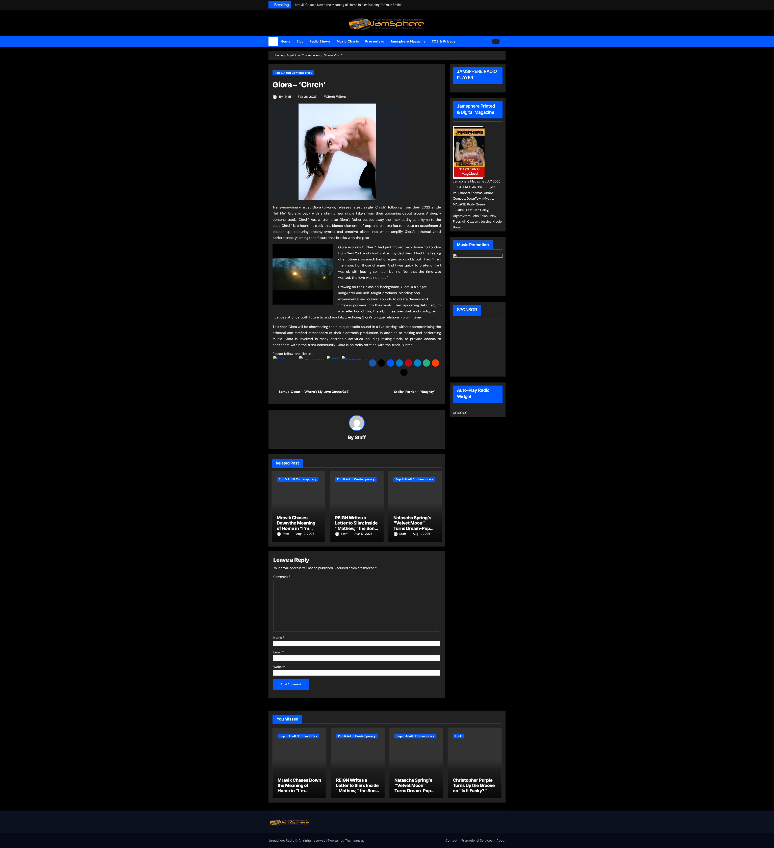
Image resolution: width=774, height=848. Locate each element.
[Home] (273, 41)
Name (278, 637)
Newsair (334, 840)
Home (285, 41)
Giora (342, 97)
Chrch (330, 97)
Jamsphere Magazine (408, 41)
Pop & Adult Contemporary (293, 73)
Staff (287, 97)
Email (278, 652)
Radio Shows (320, 41)
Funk (458, 736)
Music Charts (348, 41)
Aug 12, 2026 (305, 534)
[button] (504, 41)
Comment (281, 577)
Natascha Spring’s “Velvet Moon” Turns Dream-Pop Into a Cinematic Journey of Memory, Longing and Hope (415, 793)
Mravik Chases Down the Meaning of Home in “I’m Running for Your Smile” (296, 528)
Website (279, 667)
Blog (300, 41)
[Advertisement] (479, 348)
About (501, 840)
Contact (451, 840)
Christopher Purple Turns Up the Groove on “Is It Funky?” (474, 785)
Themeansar (354, 840)
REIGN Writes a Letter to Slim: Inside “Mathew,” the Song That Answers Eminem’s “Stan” (356, 528)
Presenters (374, 41)
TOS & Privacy (444, 41)
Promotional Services (476, 840)
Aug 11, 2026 (421, 534)
